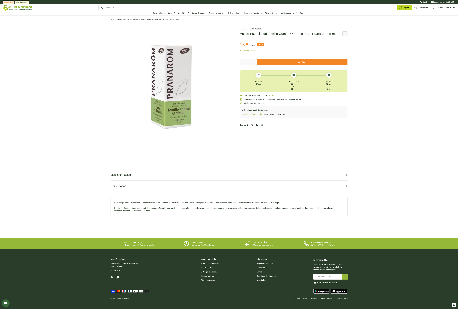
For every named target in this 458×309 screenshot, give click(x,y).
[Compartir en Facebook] (257, 125)
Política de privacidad (327, 298)
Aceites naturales (133, 19)
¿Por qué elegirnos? (209, 272)
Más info (272, 95)
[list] (171, 87)
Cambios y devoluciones (266, 276)
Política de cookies (342, 298)
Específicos (182, 13)
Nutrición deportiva (287, 13)
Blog (301, 13)
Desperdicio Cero (22, 2)
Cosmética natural (216, 13)
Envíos (259, 272)
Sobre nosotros (207, 268)
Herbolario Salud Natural (122, 298)
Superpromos (8, 2)
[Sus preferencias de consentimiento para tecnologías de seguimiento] (454, 305)
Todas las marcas (208, 280)
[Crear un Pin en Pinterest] (261, 125)
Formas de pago (263, 268)
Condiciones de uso (301, 298)
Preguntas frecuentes (265, 264)
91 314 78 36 (116, 271)
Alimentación (270, 13)
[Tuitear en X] (252, 125)
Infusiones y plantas (251, 13)
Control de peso (198, 13)
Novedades (261, 280)
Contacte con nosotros (210, 264)
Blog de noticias (207, 276)
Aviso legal (313, 298)
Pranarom (243, 29)
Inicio (112, 19)
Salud (170, 13)
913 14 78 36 (428, 2)
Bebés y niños (233, 13)
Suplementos (158, 13)
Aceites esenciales (145, 19)
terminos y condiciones (331, 282)
